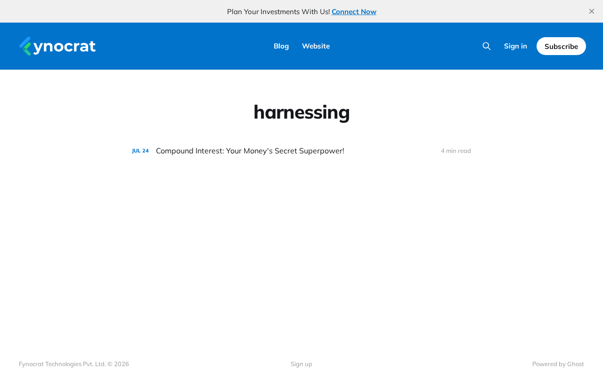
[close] (591, 11)
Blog (281, 45)
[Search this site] (487, 46)
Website (316, 45)
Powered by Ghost (558, 364)
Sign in (515, 45)
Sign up (301, 364)
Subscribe (561, 46)
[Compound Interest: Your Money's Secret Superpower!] (301, 151)
